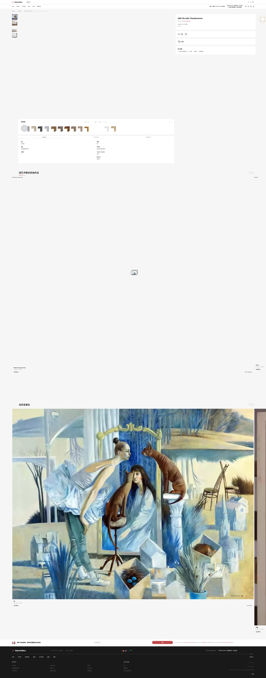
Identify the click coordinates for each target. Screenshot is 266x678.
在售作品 (20, 11)
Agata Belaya (249, 605)
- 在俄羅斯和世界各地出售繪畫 (248, 669)
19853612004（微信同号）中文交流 (235, 5)
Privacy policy (251, 662)
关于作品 (44, 137)
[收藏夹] (248, 6)
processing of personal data (190, 642)
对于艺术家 (126, 662)
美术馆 (13, 11)
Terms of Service (230, 642)
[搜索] (245, 6)
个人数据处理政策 (250, 666)
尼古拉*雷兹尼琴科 (28, 11)
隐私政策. (204, 642)
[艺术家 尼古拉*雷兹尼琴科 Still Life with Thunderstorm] (96, 66)
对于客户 (14, 662)
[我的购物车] (251, 6)
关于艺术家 (96, 137)
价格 (85, 121)
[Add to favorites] (17, 363)
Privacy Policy (224, 642)
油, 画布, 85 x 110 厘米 (18, 603)
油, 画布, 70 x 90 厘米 (18, 369)
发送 (162, 642)
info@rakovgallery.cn (211, 650)
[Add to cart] (14, 363)
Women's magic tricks (20, 367)
